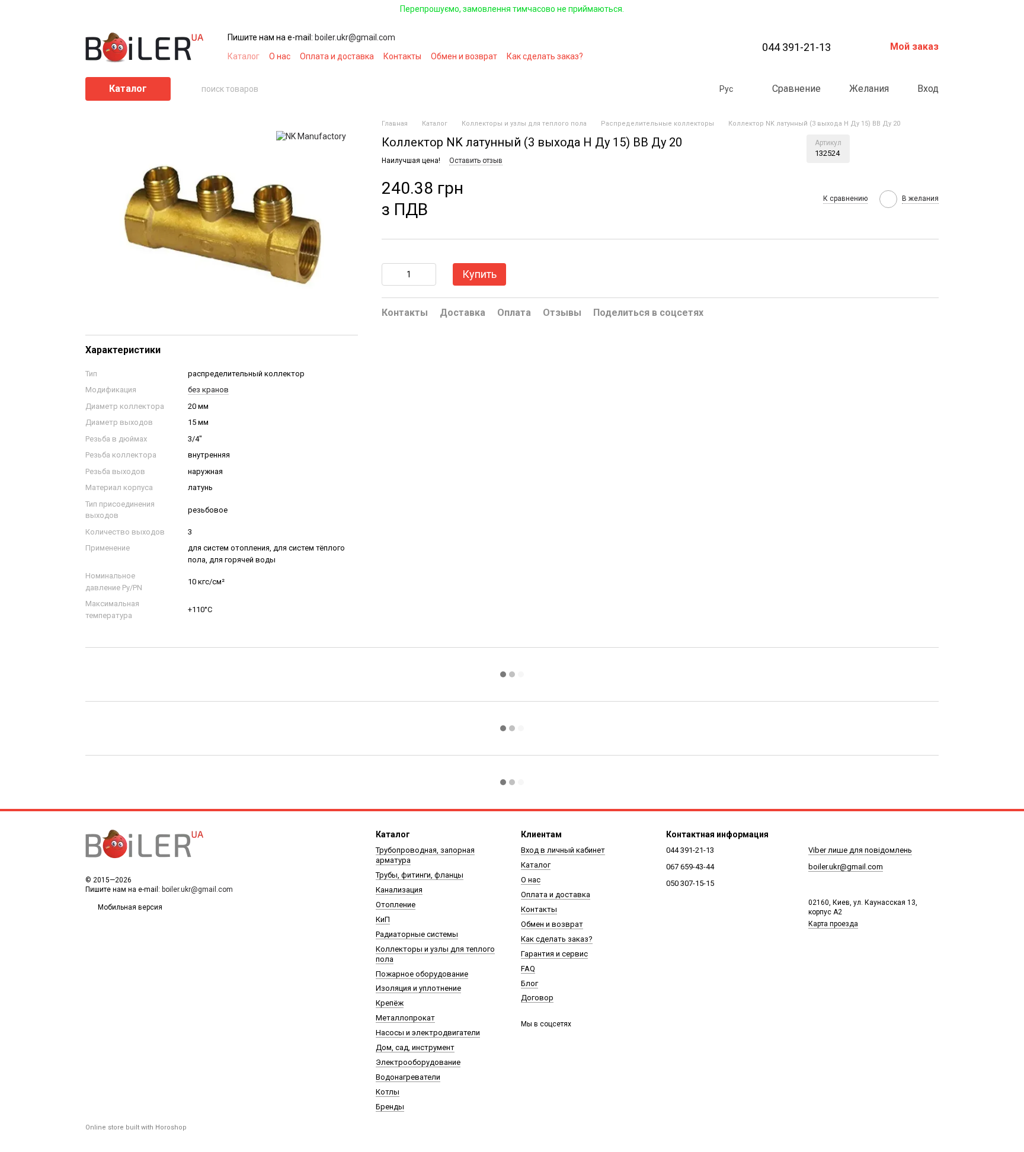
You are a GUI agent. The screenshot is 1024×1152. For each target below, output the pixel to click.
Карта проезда (833, 924)
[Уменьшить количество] (390, 274)
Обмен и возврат (464, 56)
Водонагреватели (408, 1077)
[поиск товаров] (192, 88)
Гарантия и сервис (554, 953)
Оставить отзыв (476, 161)
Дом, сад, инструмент (415, 1047)
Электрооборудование (418, 1062)
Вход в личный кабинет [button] (563, 850)
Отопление (395, 904)
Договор (537, 997)
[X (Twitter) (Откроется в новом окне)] (688, 56)
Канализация (399, 889)
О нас (279, 56)
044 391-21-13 (796, 47)
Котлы (387, 1091)
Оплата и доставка (337, 56)
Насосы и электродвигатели (428, 1032)
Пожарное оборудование (422, 973)
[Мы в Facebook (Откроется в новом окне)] (660, 56)
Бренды (390, 1106)
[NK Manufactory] (311, 136)
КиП (383, 919)
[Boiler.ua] (144, 844)
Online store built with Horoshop (136, 1127)
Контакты (402, 56)
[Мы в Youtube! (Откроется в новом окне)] (674, 56)
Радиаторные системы (417, 934)
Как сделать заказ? (545, 56)
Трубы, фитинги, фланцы (419, 875)
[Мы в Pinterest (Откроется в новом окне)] (703, 56)
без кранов (208, 389)
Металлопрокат (405, 1017)
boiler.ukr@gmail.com (355, 37)
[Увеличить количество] (427, 274)
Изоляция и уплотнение (418, 988)
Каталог (244, 56)
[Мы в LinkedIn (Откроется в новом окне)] (717, 56)
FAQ (528, 968)
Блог (529, 983)
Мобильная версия (129, 907)
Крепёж (390, 1003)
